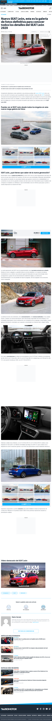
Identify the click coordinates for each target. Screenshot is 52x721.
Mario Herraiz (5, 31)
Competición (10, 11)
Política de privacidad (47, 719)
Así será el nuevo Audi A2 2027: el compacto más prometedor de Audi (17, 88)
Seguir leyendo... (36, 622)
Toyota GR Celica (38, 5)
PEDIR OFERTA (45, 233)
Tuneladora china (17, 5)
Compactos (5, 593)
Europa (45, 5)
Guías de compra (24, 11)
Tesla (8, 5)
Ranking (32, 11)
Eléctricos (38, 11)
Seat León (23, 593)
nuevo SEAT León (40, 93)
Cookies (40, 719)
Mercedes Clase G (30, 5)
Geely (11, 5)
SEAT (43, 95)
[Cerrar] (50, 34)
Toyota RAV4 (2, 5)
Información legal (35, 719)
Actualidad (3, 11)
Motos (50, 11)
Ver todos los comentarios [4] (26, 631)
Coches (17, 11)
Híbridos (45, 11)
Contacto (29, 719)
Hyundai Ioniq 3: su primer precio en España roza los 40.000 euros (16, 86)
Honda (23, 5)
